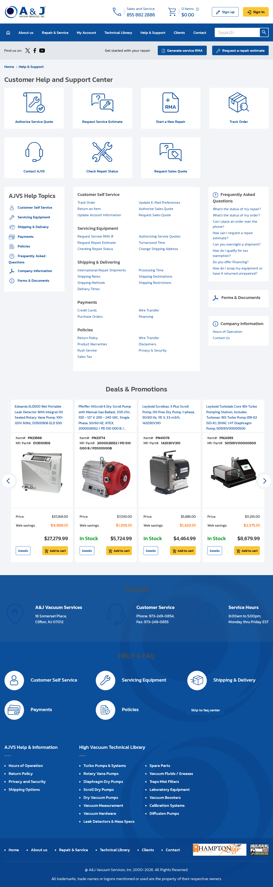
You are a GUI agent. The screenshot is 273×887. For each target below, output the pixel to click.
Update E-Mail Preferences (159, 202)
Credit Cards (87, 310)
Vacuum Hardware (100, 813)
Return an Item (89, 208)
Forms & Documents (33, 280)
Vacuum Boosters (165, 797)
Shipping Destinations (155, 276)
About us (25, 32)
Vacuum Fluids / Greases (171, 773)
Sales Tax (84, 356)
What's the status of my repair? (237, 208)
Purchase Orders (90, 316)
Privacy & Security (153, 350)
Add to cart (58, 550)
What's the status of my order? (236, 215)
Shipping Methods (91, 282)
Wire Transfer (149, 310)
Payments (25, 236)
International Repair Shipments (101, 270)
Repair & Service (55, 32)
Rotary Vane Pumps (101, 773)
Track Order (86, 202)
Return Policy (87, 337)
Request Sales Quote (155, 214)
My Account (86, 32)
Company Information (34, 270)
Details (23, 550)
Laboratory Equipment (170, 789)
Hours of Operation (227, 331)
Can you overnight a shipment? (237, 244)
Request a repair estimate (243, 50)
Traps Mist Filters (164, 781)
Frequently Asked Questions (27, 259)
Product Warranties (92, 344)
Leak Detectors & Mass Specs (109, 821)
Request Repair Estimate (96, 242)
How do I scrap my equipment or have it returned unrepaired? (237, 271)
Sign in (259, 11)
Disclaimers (147, 344)
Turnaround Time (152, 242)
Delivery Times (88, 288)
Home (9, 66)
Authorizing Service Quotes (159, 236)
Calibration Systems (167, 805)
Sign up (228, 11)
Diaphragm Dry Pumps (103, 781)
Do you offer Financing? (231, 261)
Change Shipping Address (158, 248)
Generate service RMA (185, 50)
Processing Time (151, 270)
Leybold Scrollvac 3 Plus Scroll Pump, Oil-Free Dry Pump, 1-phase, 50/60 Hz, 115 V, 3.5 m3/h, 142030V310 (168, 415)
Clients (179, 32)
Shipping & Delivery (33, 226)
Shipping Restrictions (155, 282)
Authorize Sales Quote (156, 208)
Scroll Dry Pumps (99, 789)
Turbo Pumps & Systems (105, 765)
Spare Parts (160, 765)
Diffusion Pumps (164, 813)
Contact (199, 32)
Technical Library (118, 32)
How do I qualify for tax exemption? (230, 253)
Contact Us (221, 337)
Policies (23, 246)
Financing (146, 316)
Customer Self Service (34, 207)
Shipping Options (24, 789)
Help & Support (152, 32)
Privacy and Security (27, 781)
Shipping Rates (88, 276)
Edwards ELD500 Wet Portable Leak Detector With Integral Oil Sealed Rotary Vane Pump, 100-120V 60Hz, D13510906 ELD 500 (39, 415)
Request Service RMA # (95, 236)
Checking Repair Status (95, 248)
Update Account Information (99, 214)
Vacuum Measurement (103, 805)
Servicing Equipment (33, 217)
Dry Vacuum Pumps (101, 797)
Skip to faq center (205, 710)
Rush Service (87, 350)
